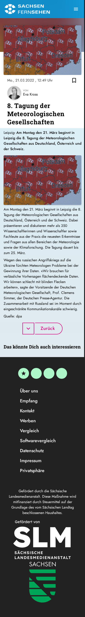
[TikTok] (61, 373)
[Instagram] (49, 373)
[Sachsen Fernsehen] (27, 9)
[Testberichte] (23, 373)
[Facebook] (36, 373)
